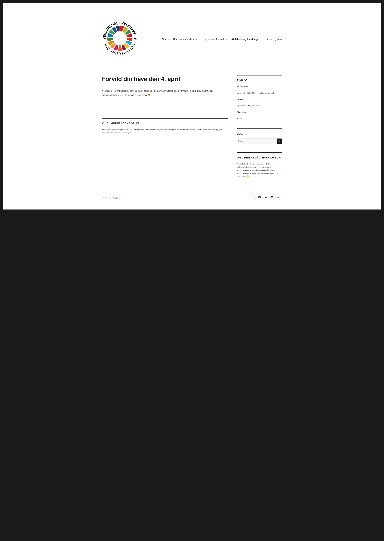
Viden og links (274, 39)
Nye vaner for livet (214, 39)
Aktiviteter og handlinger (245, 39)
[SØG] (279, 141)
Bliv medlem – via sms (185, 39)
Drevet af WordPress (113, 198)
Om (164, 39)
